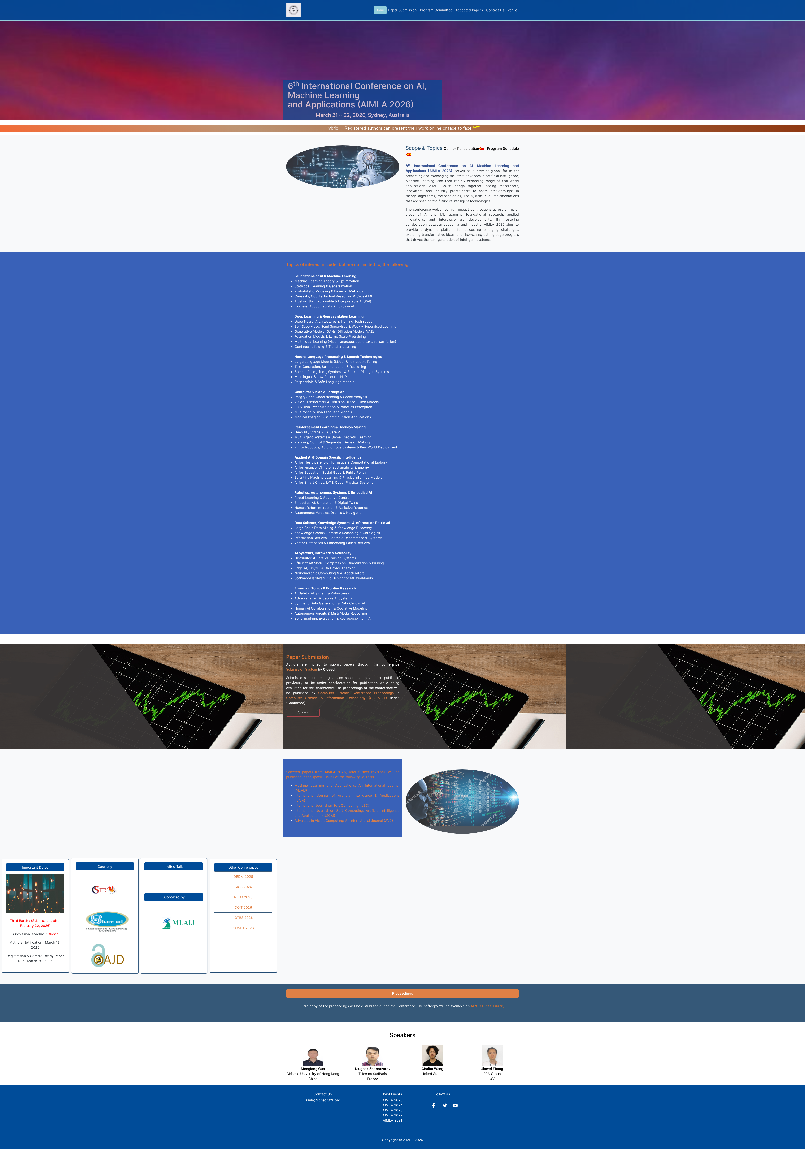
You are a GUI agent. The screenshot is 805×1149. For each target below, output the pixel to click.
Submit (303, 713)
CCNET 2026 (243, 928)
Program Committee (436, 10)
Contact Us (495, 10)
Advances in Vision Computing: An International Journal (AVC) (344, 820)
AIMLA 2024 (392, 1105)
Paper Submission (402, 10)
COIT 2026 (243, 907)
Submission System (301, 669)
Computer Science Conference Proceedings (355, 693)
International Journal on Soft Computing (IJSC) (332, 805)
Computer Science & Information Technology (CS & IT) (336, 698)
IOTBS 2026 (243, 918)
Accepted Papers (469, 10)
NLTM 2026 (243, 897)
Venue (512, 10)
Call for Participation (461, 148)
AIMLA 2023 (392, 1110)
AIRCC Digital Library (487, 1006)
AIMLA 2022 (392, 1115)
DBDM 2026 (243, 876)
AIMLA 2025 (392, 1100)
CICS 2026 (243, 887)
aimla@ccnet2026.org (322, 1100)
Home (380, 10)
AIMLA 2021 (392, 1120)
